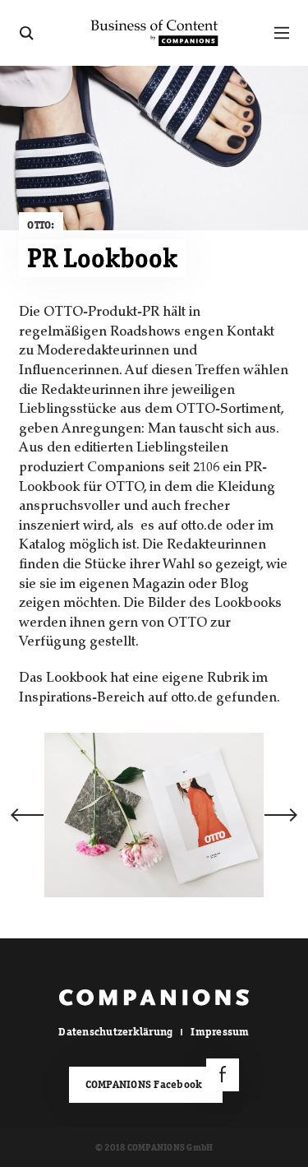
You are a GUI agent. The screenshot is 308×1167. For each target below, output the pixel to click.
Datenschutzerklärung (115, 1032)
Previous (27, 815)
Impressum (220, 1032)
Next (281, 815)
